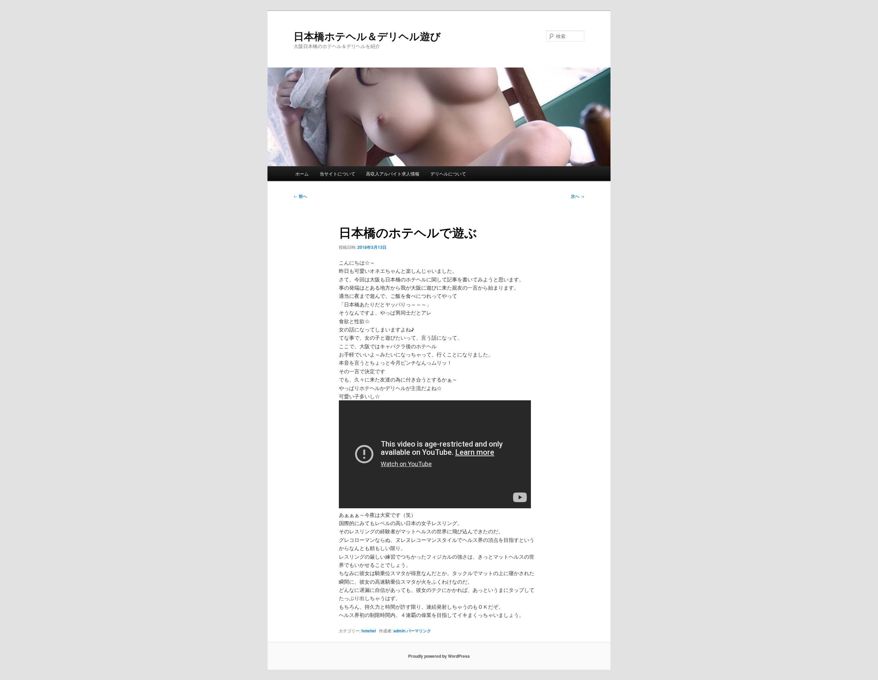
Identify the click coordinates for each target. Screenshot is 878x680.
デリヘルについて (448, 173)
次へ (577, 196)
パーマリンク (418, 631)
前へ (300, 196)
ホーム (302, 173)
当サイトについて (337, 173)
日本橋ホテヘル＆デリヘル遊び (367, 35)
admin (399, 631)
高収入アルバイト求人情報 (392, 173)
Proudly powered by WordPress (439, 656)
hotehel (368, 631)
